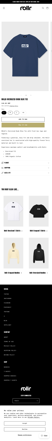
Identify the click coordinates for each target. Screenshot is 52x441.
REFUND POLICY (9, 355)
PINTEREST (7, 307)
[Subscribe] (37, 400)
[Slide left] (21, 95)
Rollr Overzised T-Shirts (12, 231)
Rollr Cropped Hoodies (12, 273)
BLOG (5, 320)
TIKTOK (6, 294)
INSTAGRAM (7, 298)
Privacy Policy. (34, 417)
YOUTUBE (7, 311)
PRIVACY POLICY (9, 346)
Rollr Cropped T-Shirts (37, 231)
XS (24, 113)
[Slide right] (31, 95)
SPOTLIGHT (7, 325)
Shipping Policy (13, 105)
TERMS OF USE (9, 341)
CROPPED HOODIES (10, 376)
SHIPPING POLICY (10, 350)
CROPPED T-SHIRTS (10, 380)
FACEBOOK (7, 303)
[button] (4, 8)
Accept (24, 423)
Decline (24, 429)
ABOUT (6, 337)
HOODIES (7, 367)
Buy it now (23, 125)
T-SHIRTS (7, 371)
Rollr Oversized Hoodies (38, 273)
